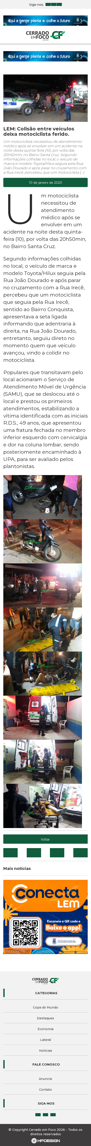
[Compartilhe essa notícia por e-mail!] (57, 852)
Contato (45, 1090)
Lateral (45, 1040)
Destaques (45, 1018)
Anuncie (45, 1079)
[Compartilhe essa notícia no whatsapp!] (80, 852)
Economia (45, 1029)
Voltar (45, 839)
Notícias (45, 1051)
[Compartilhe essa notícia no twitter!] (34, 852)
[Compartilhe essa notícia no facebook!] (10, 852)
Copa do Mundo (45, 1007)
